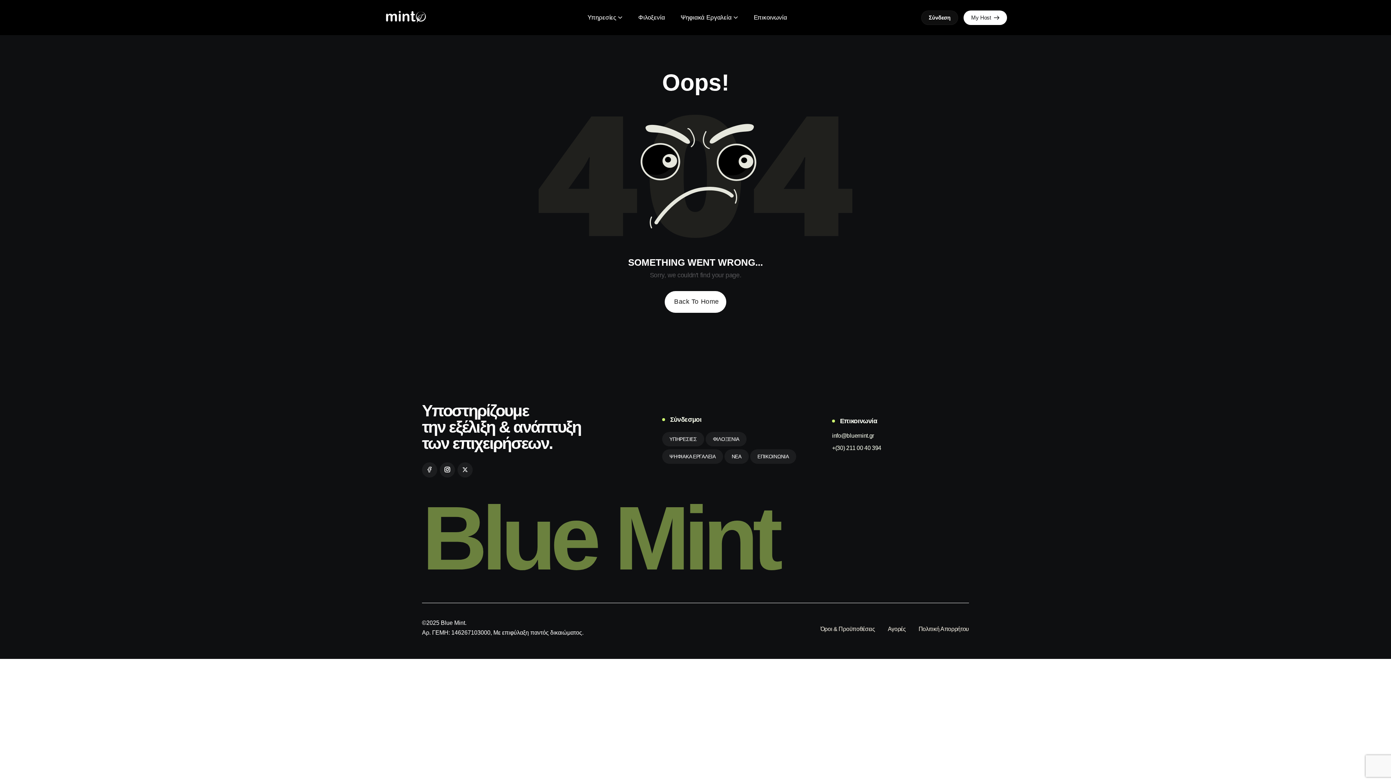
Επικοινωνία (770, 17)
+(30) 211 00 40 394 (856, 448)
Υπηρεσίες (602, 17)
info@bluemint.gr (853, 436)
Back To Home (696, 301)
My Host (982, 17)
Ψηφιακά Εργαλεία (706, 17)
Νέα (737, 456)
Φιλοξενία (651, 17)
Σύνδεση (940, 17)
